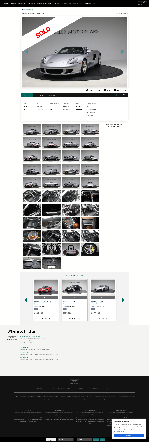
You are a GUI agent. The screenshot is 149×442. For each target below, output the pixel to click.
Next (123, 300)
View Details (46, 319)
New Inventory (41, 388)
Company (87, 3)
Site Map (108, 388)
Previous (25, 300)
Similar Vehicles (50, 439)
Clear (102, 439)
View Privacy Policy (119, 431)
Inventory (21, 3)
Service (56, 3)
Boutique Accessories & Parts (71, 3)
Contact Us (95, 388)
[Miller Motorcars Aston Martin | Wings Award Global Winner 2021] (142, 3)
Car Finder (31, 3)
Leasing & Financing (44, 3)
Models (13, 3)
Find (96, 439)
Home (6, 3)
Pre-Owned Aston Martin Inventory (61, 388)
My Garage (81, 388)
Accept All (128, 435)
